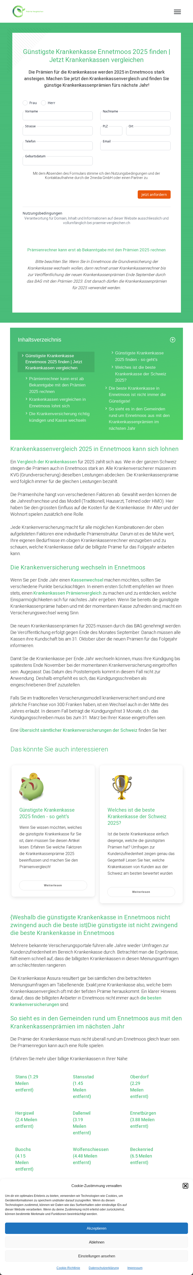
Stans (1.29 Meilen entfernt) (26, 1084)
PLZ (105, 126)
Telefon (30, 141)
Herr (51, 103)
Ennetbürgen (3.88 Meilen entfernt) (143, 1120)
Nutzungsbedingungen (42, 213)
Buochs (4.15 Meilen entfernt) (24, 1159)
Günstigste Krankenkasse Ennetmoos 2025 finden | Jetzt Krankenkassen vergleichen (53, 361)
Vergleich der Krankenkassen (47, 462)
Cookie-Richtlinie (68, 1268)
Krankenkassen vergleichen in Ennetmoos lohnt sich (57, 402)
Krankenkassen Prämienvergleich (67, 593)
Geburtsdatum (35, 156)
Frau (33, 103)
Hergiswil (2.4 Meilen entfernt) (26, 1120)
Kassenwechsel (87, 580)
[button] (185, 1185)
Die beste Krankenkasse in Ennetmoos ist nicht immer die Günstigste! (137, 395)
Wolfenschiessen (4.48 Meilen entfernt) (91, 1156)
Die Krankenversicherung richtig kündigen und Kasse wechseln (59, 417)
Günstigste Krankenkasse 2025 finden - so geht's (139, 356)
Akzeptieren (96, 1228)
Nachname (110, 111)
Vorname (31, 111)
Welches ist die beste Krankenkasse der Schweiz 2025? (140, 374)
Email (107, 141)
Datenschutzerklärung (104, 1268)
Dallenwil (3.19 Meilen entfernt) (82, 1123)
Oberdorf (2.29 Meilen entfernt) (139, 1087)
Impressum (134, 1268)
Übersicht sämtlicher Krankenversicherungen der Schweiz (78, 730)
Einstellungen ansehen (96, 1256)
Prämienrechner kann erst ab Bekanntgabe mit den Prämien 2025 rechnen (57, 385)
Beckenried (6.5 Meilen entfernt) (141, 1156)
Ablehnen (96, 1242)
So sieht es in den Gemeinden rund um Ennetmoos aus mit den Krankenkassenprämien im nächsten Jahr (139, 419)
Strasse (30, 126)
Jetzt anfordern (154, 194)
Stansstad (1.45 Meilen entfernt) (83, 1087)
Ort (131, 126)
